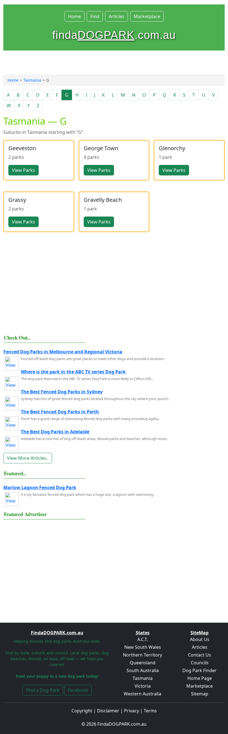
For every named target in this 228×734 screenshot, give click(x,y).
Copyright (81, 711)
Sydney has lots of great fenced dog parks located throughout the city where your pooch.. (95, 398)
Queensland (142, 663)
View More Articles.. (27, 458)
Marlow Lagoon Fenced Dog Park (39, 487)
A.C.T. (142, 639)
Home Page (199, 678)
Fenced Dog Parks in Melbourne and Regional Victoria (62, 352)
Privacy (131, 711)
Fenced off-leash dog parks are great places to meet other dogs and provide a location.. (93, 358)
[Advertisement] (114, 289)
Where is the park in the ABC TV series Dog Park (73, 372)
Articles (116, 16)
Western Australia (142, 694)
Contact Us (199, 655)
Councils (200, 663)
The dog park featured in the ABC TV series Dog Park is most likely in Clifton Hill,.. (87, 378)
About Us (199, 639)
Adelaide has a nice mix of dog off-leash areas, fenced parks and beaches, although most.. (94, 438)
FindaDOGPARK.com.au (122, 724)
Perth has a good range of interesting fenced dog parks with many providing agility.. (90, 418)
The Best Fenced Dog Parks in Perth (60, 412)
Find (94, 16)
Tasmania (32, 80)
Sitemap (199, 694)
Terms (150, 711)
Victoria (143, 686)
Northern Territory (142, 655)
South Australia (143, 670)
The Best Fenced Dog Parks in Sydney (62, 392)
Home (74, 16)
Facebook (78, 690)
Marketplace (147, 16)
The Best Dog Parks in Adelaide (55, 432)
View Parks (23, 170)
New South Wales (142, 647)
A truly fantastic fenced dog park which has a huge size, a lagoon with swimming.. (88, 494)
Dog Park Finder (199, 670)
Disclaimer (108, 711)
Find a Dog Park (43, 690)
